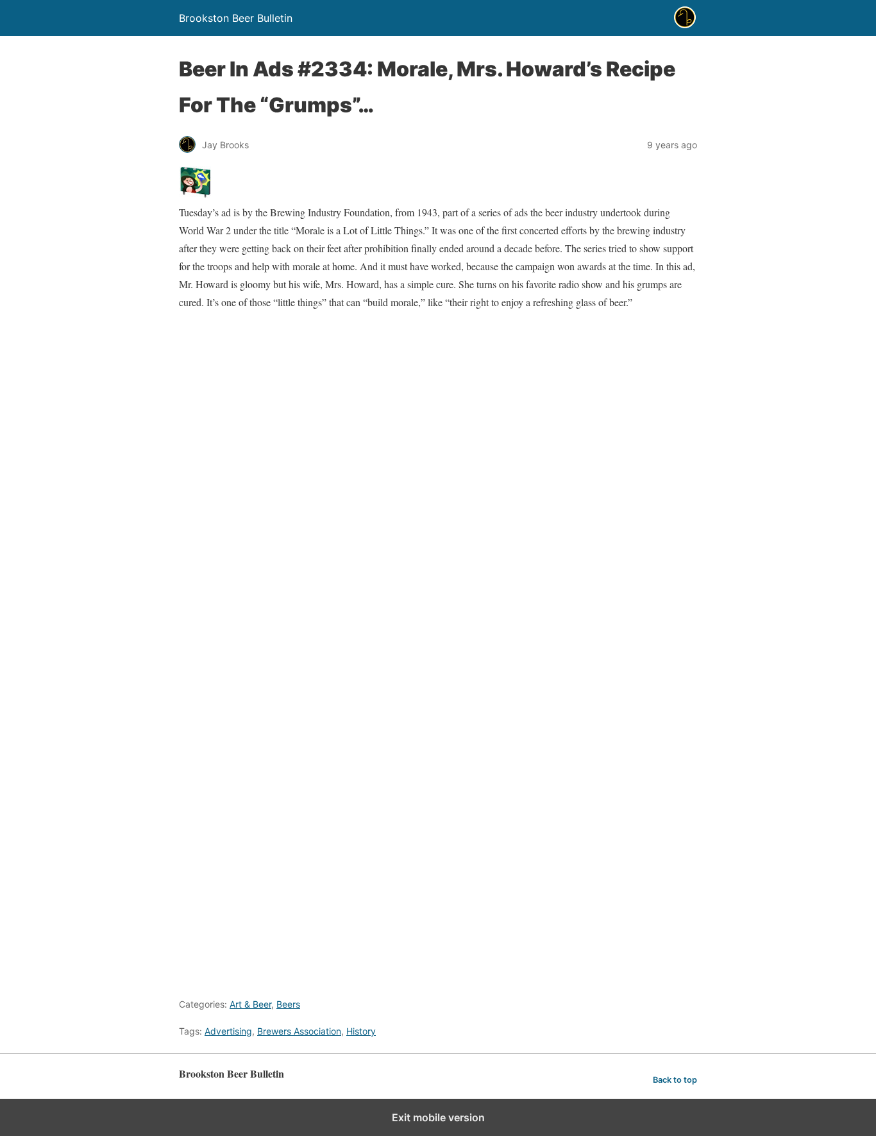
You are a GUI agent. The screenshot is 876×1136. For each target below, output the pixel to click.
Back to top (675, 1080)
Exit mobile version (438, 1117)
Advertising (228, 1031)
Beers (288, 1004)
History (361, 1031)
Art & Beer (250, 1004)
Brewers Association (299, 1031)
